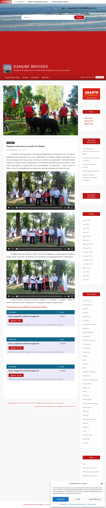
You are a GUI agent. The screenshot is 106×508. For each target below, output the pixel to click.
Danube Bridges (31, 66)
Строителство (87, 435)
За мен (25, 77)
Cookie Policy (64, 504)
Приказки (86, 411)
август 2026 (87, 220)
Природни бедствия (89, 419)
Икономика (86, 344)
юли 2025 (86, 272)
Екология (86, 328)
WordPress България (90, 476)
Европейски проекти (89, 324)
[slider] (39, 207)
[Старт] (9, 208)
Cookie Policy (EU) (12, 77)
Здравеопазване (88, 332)
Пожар (85, 391)
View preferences (95, 499)
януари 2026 (87, 248)
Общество (86, 387)
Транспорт (86, 439)
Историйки (86, 352)
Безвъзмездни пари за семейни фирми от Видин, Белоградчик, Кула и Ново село (36, 403)
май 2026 (86, 232)
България (35, 77)
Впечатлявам (92, 504)
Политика (86, 395)
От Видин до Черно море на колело (91, 159)
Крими (85, 356)
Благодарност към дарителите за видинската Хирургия (53, 406)
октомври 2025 (88, 260)
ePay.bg (27, 324)
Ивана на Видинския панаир (29, 2)
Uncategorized (87, 304)
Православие (87, 399)
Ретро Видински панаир (51, 2)
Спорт (85, 431)
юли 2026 (86, 224)
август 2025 (87, 268)
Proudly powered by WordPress (33, 504)
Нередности (87, 376)
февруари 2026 (88, 244)
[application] (40, 190)
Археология (87, 316)
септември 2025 (88, 264)
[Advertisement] (53, 47)
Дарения (45, 77)
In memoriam (87, 301)
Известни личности (89, 340)
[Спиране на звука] (69, 208)
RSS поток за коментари (91, 472)
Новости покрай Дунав (90, 380)
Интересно (10, 142)
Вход (84, 464)
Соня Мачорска (11, 150)
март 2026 (86, 240)
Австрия (85, 312)
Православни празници (91, 403)
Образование (87, 383)
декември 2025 (88, 252)
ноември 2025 (87, 256)
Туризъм (86, 443)
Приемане (60, 499)
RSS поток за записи (90, 468)
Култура (85, 364)
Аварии (85, 308)
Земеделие (86, 336)
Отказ (78, 499)
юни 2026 (86, 228)
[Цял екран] (72, 208)
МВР (84, 368)
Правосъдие (87, 407)
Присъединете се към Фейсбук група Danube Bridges (26, 307)
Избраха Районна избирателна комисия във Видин (90, 177)
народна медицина (89, 372)
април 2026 (87, 236)
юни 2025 (86, 276)
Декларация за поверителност (78, 504)
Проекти (85, 423)
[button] (102, 483)
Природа (86, 415)
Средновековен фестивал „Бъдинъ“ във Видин (91, 151)
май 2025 (86, 280)
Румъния (86, 427)
